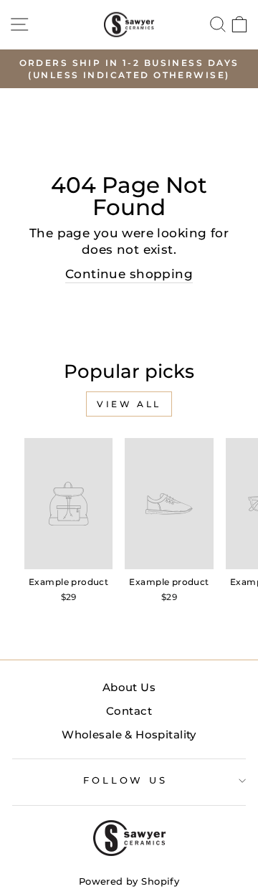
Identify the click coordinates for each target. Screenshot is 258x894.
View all (129, 404)
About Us (129, 687)
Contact (129, 711)
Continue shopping (129, 274)
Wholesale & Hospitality (129, 734)
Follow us (125, 780)
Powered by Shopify (129, 881)
